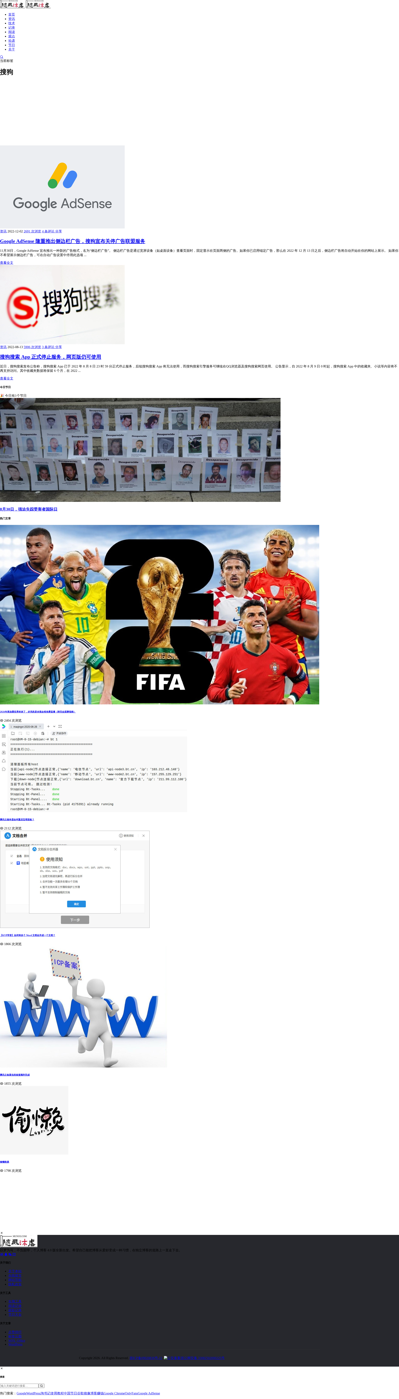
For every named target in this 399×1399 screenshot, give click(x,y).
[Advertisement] (124, 110)
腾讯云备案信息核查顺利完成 (15, 1075)
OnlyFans (131, 1393)
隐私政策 (15, 1284)
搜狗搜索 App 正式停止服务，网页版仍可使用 (50, 357)
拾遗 (11, 40)
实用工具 (15, 1301)
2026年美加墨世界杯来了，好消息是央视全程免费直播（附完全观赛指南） (38, 711)
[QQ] (6, 1254)
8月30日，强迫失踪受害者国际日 (29, 509)
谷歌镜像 (83, 1393)
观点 (11, 36)
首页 (11, 14)
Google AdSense (149, 1393)
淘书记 (45, 1393)
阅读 (11, 32)
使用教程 (57, 1393)
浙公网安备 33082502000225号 (203, 1358)
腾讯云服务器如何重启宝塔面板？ (17, 819)
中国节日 (70, 1393)
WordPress (15, 1344)
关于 (11, 49)
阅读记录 (15, 1306)
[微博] (2, 1254)
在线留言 (15, 1275)
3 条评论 (48, 347)
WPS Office (16, 1340)
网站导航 (15, 1280)
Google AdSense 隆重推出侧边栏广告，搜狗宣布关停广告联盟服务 (72, 241)
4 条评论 (48, 231)
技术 (11, 23)
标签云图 (15, 1336)
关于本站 (15, 1271)
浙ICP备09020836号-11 (145, 1358)
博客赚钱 (97, 1393)
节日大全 (15, 1314)
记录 (11, 27)
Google (21, 1393)
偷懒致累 (4, 1162)
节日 (11, 45)
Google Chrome (114, 1393)
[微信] (10, 1254)
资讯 (11, 19)
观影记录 (15, 1310)
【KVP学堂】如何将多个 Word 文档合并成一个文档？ (27, 935)
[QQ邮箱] (14, 1254)
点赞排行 (15, 1332)
